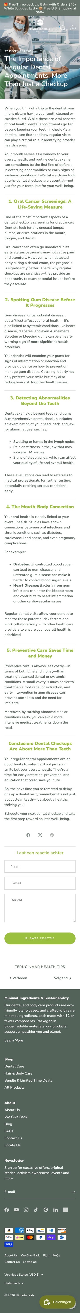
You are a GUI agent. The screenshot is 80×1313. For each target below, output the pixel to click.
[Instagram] (26, 1209)
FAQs (8, 1131)
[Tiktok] (36, 1209)
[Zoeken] (63, 28)
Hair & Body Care (18, 1073)
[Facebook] (6, 1209)
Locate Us (12, 1145)
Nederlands (12, 1283)
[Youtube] (16, 1209)
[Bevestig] (73, 1192)
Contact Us (13, 1138)
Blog (8, 1124)
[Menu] (7, 28)
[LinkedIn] (55, 1209)
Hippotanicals (25, 1295)
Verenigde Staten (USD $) (21, 1274)
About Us (12, 1110)
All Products (14, 1087)
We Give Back (15, 1117)
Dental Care (14, 1066)
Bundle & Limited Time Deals (28, 1080)
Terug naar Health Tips (40, 966)
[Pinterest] (46, 1209)
